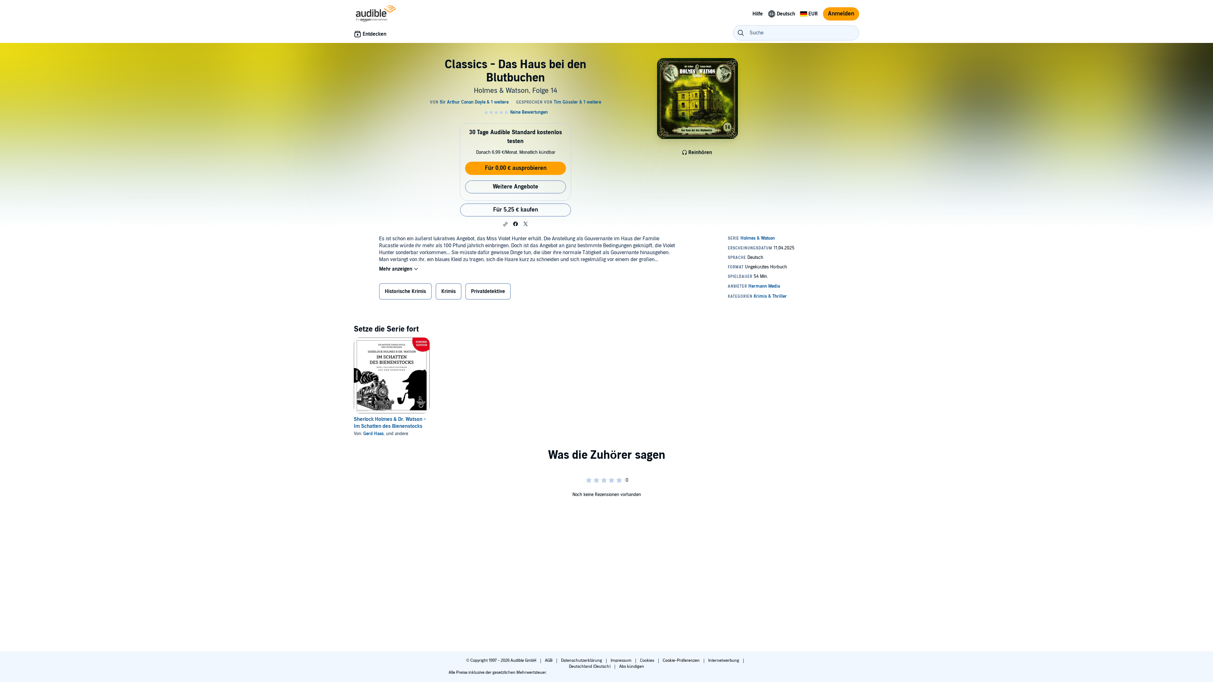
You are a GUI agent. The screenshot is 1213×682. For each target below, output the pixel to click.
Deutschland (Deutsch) (590, 666)
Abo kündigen (631, 666)
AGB (549, 660)
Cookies (647, 660)
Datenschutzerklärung (582, 660)
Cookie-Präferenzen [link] (681, 660)
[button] (505, 224)
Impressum (621, 660)
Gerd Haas (373, 433)
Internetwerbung (724, 660)
